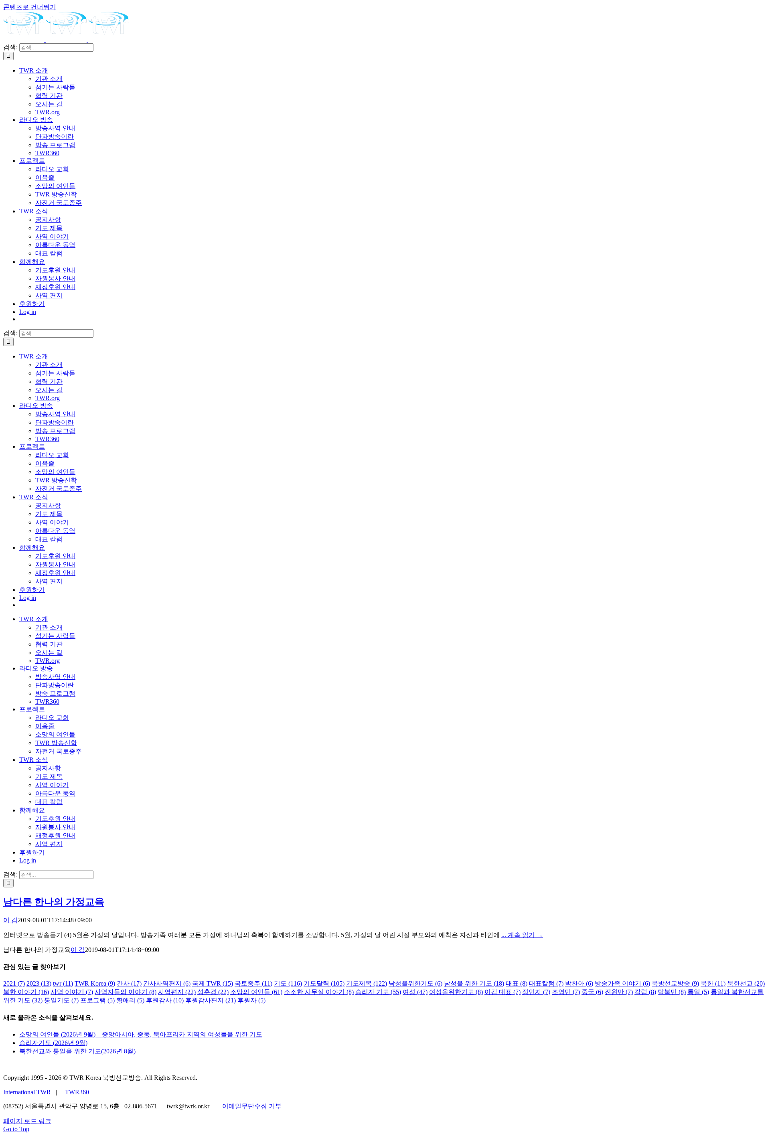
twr (63, 983)
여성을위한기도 (456, 991)
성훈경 (213, 991)
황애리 (130, 1000)
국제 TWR (212, 983)
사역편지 (177, 991)
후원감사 (165, 1000)
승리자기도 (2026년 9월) (53, 1042)
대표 (516, 983)
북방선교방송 (675, 983)
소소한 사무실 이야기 (319, 991)
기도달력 (324, 983)
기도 (288, 983)
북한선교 (746, 983)
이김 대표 (502, 991)
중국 (592, 991)
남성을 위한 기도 (474, 983)
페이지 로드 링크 (27, 1121)
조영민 (566, 991)
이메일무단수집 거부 (252, 1106)
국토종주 (253, 983)
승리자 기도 (378, 991)
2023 (38, 983)
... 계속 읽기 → (522, 934)
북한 (713, 983)
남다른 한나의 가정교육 (53, 902)
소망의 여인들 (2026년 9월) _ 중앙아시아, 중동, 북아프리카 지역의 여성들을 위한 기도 (140, 1034)
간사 (129, 983)
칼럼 (645, 991)
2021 (14, 983)
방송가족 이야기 (622, 983)
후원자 (251, 1000)
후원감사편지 (210, 1000)
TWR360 (77, 1092)
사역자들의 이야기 (125, 991)
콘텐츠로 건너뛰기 (29, 7)
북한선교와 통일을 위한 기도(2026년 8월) (77, 1051)
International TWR (27, 1092)
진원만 (619, 991)
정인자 (536, 991)
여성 (415, 991)
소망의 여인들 (256, 991)
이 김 (10, 920)
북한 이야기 (26, 991)
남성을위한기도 (415, 983)
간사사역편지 (166, 983)
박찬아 (579, 983)
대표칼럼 (546, 983)
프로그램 (97, 1000)
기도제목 (366, 983)
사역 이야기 (72, 991)
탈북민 (672, 991)
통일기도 (61, 1000)
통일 (698, 991)
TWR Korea (95, 983)
